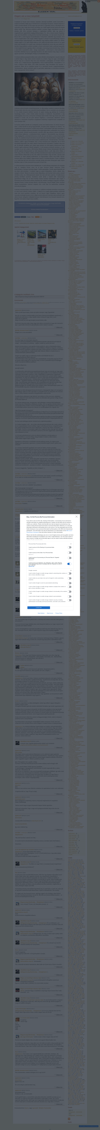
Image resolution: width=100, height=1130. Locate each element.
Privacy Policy (58, 613)
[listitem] (50, 544)
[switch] (69, 547)
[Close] (77, 517)
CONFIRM (39, 607)
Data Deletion (41, 613)
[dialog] (50, 565)
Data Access (50, 613)
